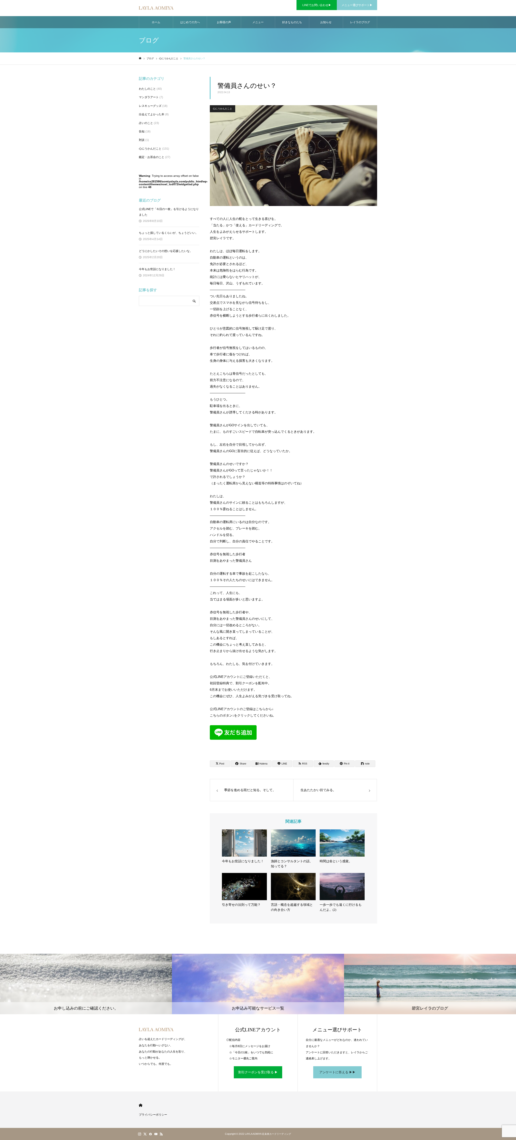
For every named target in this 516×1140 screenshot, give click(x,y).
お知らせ (326, 22)
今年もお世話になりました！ (157, 269)
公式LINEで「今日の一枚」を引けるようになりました (169, 211)
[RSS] (161, 1134)
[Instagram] (139, 1134)
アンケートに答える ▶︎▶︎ (337, 1072)
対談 (142, 139)
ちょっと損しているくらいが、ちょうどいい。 (168, 232)
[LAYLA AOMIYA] (156, 8)
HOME (140, 1105)
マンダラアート (149, 97)
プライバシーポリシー (153, 1114)
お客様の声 (224, 22)
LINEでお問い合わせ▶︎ (316, 5)
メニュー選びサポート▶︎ (356, 5)
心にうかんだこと (222, 108)
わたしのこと (147, 88)
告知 (142, 131)
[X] (145, 1134)
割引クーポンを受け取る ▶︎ (258, 1072)
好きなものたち (292, 22)
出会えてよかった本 (151, 114)
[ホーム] (140, 58)
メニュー (258, 22)
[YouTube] (156, 1134)
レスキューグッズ (150, 105)
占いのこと (146, 123)
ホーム (156, 22)
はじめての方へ (190, 22)
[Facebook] (150, 1134)
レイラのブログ (360, 22)
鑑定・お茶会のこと (151, 157)
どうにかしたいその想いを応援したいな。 (165, 251)
